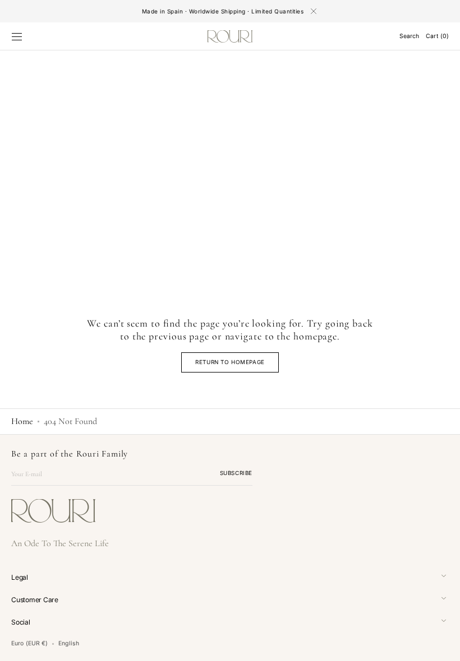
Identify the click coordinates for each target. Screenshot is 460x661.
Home (22, 421)
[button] (16, 36)
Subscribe (236, 472)
